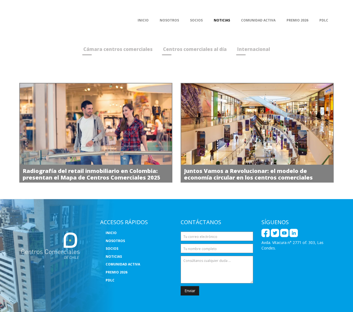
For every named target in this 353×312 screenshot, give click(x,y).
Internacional (253, 49)
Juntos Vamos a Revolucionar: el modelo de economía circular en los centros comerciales (248, 174)
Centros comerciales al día (195, 49)
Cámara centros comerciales (118, 49)
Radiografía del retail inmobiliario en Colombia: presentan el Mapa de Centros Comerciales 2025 (92, 174)
